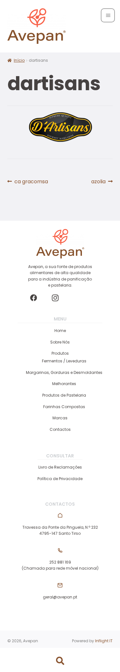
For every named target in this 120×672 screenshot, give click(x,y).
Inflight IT (104, 641)
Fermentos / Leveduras (64, 361)
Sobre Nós (60, 342)
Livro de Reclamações (60, 467)
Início (19, 60)
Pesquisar (60, 661)
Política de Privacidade (60, 478)
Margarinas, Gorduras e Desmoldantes (64, 372)
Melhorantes (64, 383)
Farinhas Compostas (64, 406)
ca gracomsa (31, 182)
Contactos (60, 429)
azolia (102, 182)
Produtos (60, 353)
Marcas (60, 418)
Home (60, 330)
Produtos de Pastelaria (64, 395)
